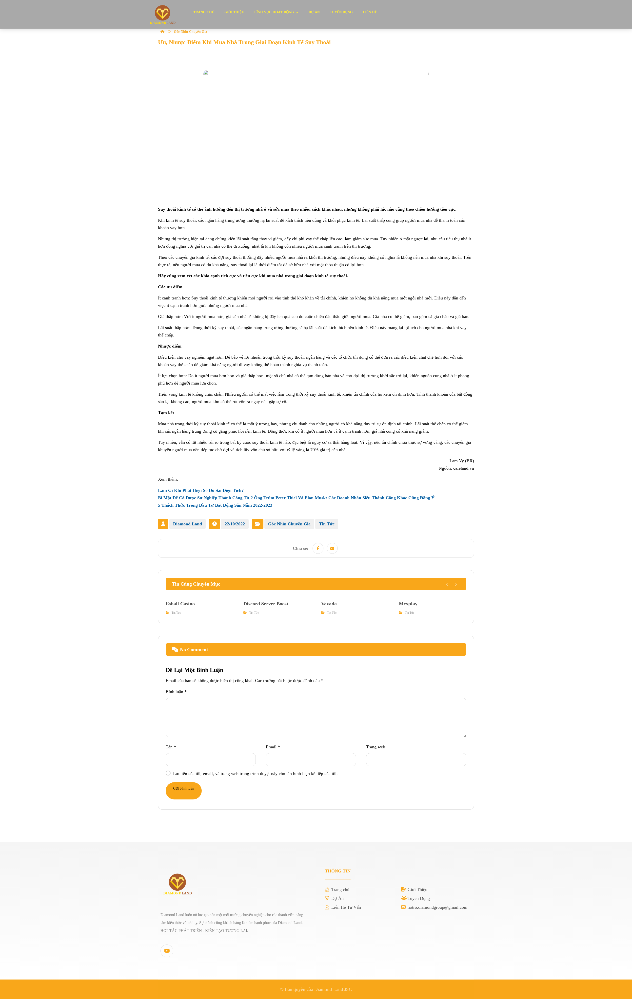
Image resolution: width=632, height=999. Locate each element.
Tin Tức (327, 523)
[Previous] (447, 584)
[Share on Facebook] (318, 548)
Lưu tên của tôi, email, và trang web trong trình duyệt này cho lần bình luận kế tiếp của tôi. (255, 773)
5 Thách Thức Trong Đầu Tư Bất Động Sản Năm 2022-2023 (215, 505)
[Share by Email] (332, 548)
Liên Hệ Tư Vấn (346, 907)
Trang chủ (340, 889)
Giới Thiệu (417, 889)
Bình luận (176, 691)
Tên (171, 746)
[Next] (455, 584)
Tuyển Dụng (419, 898)
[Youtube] (166, 950)
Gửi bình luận (183, 788)
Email (273, 746)
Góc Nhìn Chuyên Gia (289, 523)
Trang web (375, 746)
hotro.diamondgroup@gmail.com (437, 907)
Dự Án (337, 898)
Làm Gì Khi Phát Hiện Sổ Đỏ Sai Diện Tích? (201, 490)
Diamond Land (187, 523)
